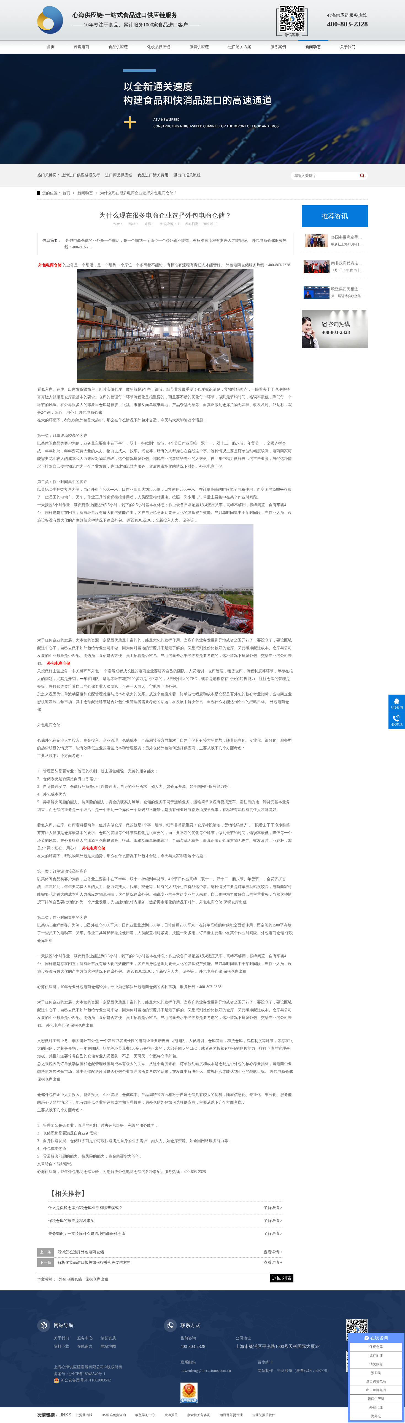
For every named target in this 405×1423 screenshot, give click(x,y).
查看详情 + (273, 1252)
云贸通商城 (84, 1415)
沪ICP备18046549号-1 (87, 1374)
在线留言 (85, 1346)
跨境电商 (81, 47)
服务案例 (278, 47)
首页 (51, 47)
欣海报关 (171, 1415)
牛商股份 (284, 1371)
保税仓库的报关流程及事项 (71, 1221)
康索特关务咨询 (198, 1415)
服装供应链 (199, 47)
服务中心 (85, 1338)
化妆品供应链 (158, 47)
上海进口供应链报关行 (80, 175)
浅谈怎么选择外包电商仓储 (81, 1252)
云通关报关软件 (263, 1415)
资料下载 (61, 1346)
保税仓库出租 (96, 1279)
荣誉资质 (108, 1338)
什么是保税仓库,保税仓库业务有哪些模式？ (85, 1208)
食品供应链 (118, 47)
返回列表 (282, 1278)
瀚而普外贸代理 (231, 1415)
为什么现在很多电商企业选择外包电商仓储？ (138, 193)
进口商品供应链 (118, 175)
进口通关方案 (239, 47)
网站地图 (108, 1346)
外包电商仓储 (70, 1279)
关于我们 (347, 47)
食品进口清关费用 (152, 175)
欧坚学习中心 (145, 1415)
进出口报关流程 (187, 175)
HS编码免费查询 (114, 1415)
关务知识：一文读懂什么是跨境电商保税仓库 (86, 1234)
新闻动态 (313, 47)
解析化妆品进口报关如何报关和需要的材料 (94, 1262)
